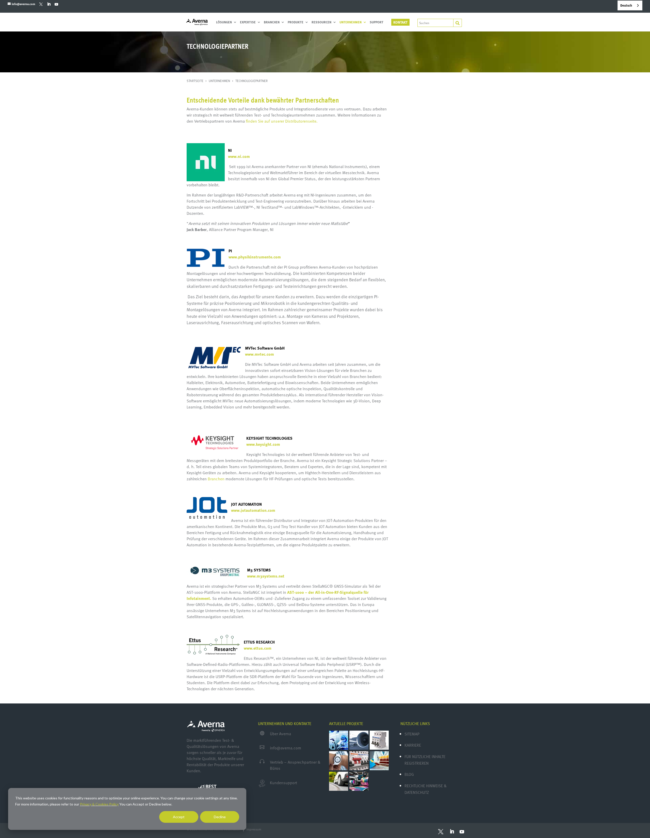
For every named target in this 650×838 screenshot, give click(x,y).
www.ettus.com (257, 648)
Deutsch (626, 5)
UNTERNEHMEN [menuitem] (350, 22)
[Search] (457, 23)
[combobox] (630, 5)
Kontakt (400, 22)
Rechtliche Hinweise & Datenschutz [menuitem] (425, 789)
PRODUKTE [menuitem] (295, 22)
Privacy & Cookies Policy (99, 804)
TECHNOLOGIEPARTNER (251, 80)
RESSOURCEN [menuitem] (321, 22)
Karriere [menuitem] (412, 745)
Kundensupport (283, 783)
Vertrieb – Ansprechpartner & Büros (295, 765)
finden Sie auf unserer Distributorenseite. (282, 121)
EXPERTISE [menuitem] (248, 22)
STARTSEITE (195, 80)
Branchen (216, 479)
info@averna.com (285, 748)
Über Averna (280, 734)
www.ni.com (239, 156)
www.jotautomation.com (253, 510)
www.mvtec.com (259, 354)
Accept (179, 817)
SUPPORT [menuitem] (376, 22)
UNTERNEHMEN (220, 80)
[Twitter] (41, 4)
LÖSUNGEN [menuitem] (224, 22)
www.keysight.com (263, 444)
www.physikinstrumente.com (255, 257)
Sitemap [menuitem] (411, 734)
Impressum (253, 829)
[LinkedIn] (49, 4)
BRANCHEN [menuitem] (272, 22)
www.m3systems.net (265, 576)
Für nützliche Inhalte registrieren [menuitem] (424, 759)
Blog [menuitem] (409, 774)
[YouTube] (56, 4)
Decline (220, 817)
